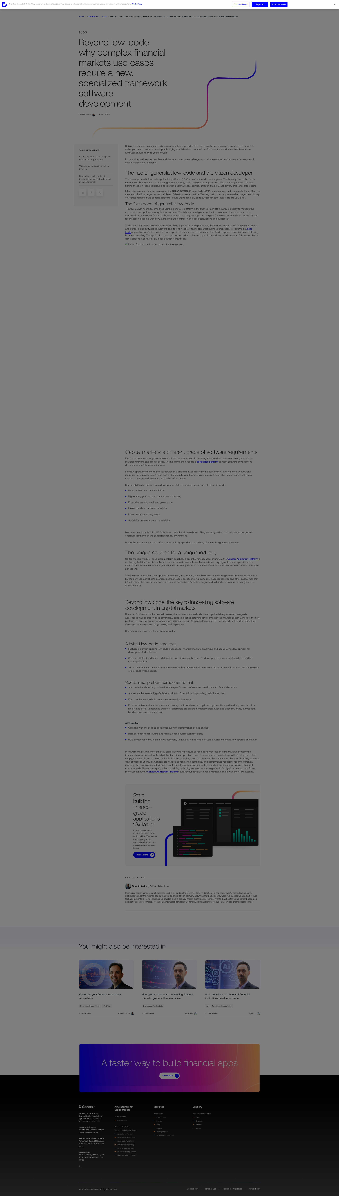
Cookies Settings (241, 4)
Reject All (259, 4)
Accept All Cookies (279, 4)
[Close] (335, 4)
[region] (169, 4)
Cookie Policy (137, 4)
